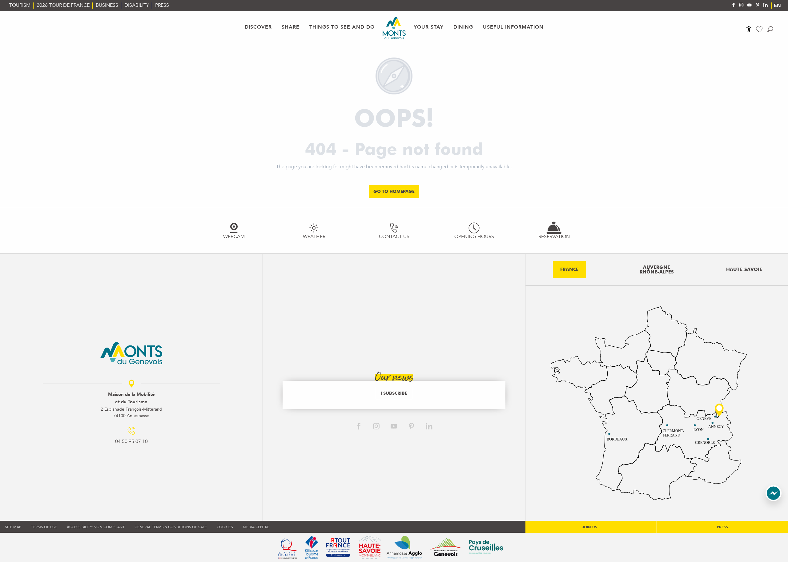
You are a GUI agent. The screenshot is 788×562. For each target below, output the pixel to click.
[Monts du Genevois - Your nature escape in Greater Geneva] (394, 28)
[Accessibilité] (749, 29)
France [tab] (569, 269)
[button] (770, 29)
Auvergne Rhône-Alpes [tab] (657, 270)
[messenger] (774, 499)
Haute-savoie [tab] (744, 269)
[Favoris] (760, 29)
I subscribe (393, 393)
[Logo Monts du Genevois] (131, 353)
